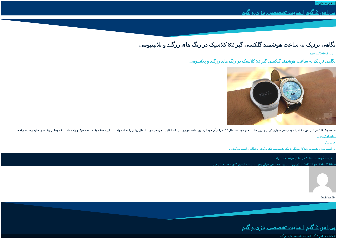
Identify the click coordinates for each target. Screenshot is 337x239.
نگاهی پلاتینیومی (246, 148)
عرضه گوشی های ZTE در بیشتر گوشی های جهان (303, 157)
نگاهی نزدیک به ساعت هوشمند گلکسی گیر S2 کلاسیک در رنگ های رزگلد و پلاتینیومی (262, 61)
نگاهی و (233, 148)
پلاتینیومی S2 (311, 148)
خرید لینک (330, 142)
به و (320, 148)
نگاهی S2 (260, 148)
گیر (294, 148)
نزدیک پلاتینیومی (283, 148)
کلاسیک (300, 148)
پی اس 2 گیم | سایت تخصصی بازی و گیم (289, 12)
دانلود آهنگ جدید (326, 136)
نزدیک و (270, 148)
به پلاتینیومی (329, 148)
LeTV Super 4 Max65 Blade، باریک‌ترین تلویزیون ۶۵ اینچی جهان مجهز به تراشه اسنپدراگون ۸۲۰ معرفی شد (274, 164)
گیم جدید (315, 53)
